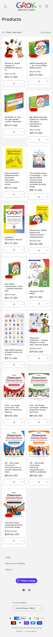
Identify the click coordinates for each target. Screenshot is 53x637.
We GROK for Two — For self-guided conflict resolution (14, 119)
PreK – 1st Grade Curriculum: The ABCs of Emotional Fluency (13, 408)
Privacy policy (31, 631)
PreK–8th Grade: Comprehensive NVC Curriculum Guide (14, 525)
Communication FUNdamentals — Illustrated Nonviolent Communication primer (12, 178)
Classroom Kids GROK (36, 292)
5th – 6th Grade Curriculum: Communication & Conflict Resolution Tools (13, 467)
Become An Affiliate (15, 563)
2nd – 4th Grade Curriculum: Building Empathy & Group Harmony (39, 408)
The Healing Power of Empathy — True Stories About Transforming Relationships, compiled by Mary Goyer (38, 179)
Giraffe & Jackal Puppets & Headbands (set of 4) (13, 66)
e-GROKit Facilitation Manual (13, 238)
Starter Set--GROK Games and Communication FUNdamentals (38, 233)
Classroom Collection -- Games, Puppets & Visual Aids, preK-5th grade (39, 341)
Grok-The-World (24, 628)
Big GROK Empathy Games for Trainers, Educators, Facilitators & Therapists (39, 121)
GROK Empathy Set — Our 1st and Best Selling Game (38, 65)
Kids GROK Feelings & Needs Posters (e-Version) (14, 352)
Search (8, 569)
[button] (5, 6)
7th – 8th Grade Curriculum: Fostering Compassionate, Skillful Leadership (38, 467)
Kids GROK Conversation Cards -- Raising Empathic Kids (14, 287)
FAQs (7, 557)
